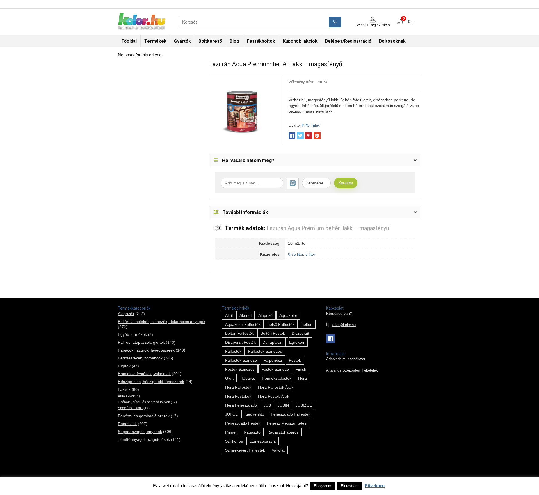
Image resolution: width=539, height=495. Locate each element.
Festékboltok (261, 41)
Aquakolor (288, 315)
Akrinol (245, 315)
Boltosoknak (392, 41)
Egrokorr (297, 342)
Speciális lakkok (130, 408)
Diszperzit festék (240, 342)
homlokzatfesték (276, 378)
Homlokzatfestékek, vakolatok (144, 374)
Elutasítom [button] (349, 486)
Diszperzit (300, 333)
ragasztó (252, 432)
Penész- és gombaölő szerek (144, 416)
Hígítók (124, 366)
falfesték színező (241, 360)
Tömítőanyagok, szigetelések (144, 439)
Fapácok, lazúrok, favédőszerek (146, 350)
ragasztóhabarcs (282, 432)
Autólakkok (126, 396)
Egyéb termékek (132, 334)
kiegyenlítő (254, 414)
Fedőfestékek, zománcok (140, 358)
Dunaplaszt (272, 342)
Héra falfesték (238, 387)
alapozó (265, 315)
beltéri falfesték (239, 333)
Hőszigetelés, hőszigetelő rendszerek (151, 381)
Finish (301, 369)
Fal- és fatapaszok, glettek (141, 342)
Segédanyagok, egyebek (140, 431)
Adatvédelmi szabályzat (345, 359)
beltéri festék (273, 333)
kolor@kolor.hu (344, 325)
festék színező (275, 369)
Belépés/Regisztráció (348, 41)
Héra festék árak (273, 396)
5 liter (310, 254)
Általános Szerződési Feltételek (352, 370)
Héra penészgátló (241, 405)
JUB (267, 405)
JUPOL (231, 414)
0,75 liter (295, 254)
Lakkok (124, 389)
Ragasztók (127, 423)
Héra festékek (238, 396)
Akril (229, 315)
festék (295, 360)
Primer (231, 432)
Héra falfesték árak (275, 387)
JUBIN (283, 405)
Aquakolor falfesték (243, 324)
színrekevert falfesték (245, 450)
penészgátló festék (242, 423)
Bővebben (375, 485)
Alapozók (126, 313)
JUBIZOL (304, 405)
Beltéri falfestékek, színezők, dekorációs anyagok (161, 321)
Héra (302, 378)
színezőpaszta (263, 441)
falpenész (273, 360)
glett (229, 378)
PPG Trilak (311, 125)
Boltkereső (210, 41)
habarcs (247, 378)
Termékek (155, 41)
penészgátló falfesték (290, 414)
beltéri (306, 324)
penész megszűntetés (286, 423)
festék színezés (240, 369)
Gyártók (182, 41)
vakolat (278, 450)
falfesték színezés (265, 351)
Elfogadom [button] (322, 486)
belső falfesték (280, 324)
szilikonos (234, 441)
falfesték (233, 351)
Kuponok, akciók (300, 41)
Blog (234, 41)
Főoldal (129, 41)
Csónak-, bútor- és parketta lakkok (144, 402)
